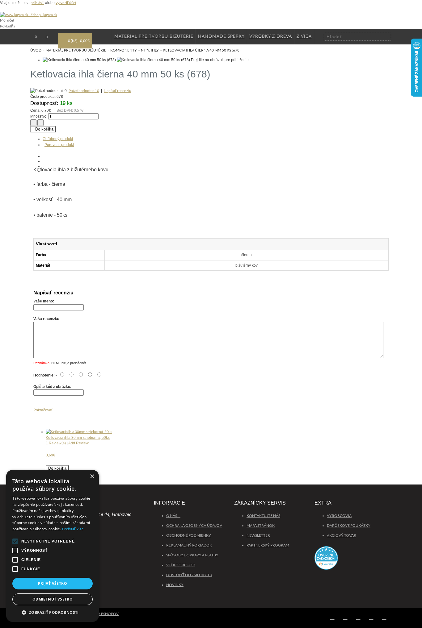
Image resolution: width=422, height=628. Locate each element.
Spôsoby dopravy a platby (192, 555)
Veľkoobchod (180, 565)
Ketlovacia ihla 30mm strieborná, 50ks (78, 437)
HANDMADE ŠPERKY (221, 36)
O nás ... (173, 515)
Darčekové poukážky (348, 525)
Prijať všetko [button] (52, 583)
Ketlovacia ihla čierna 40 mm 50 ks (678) (202, 50)
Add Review (78, 443)
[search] (387, 36)
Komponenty (123, 50)
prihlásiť (37, 2)
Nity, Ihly (150, 50)
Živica (304, 36)
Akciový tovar (341, 535)
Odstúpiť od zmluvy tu (189, 574)
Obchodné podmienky (188, 535)
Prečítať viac (72, 528)
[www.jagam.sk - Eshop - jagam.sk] (28, 14)
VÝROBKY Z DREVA (270, 36)
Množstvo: (38, 116)
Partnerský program (268, 545)
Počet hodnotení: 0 (84, 90)
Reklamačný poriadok (189, 545)
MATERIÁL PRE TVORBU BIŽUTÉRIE (153, 36)
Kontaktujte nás (263, 515)
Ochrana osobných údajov (194, 525)
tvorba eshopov (102, 613)
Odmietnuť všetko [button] (52, 599)
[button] (52, 612)
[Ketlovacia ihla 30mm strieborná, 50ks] (79, 431)
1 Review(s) (56, 443)
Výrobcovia (339, 515)
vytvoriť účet (66, 2)
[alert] (52, 546)
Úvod (35, 50)
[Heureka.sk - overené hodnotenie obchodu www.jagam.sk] (353, 561)
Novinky (175, 584)
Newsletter (258, 535)
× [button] (92, 476)
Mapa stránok (261, 525)
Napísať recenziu (117, 90)
